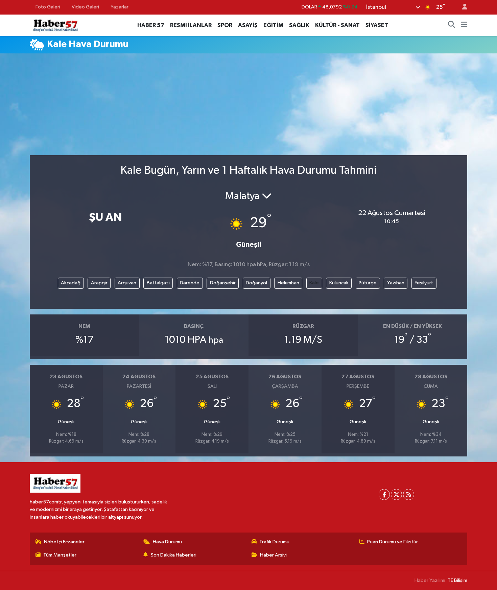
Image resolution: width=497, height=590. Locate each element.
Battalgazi (158, 282)
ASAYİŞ (248, 25)
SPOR (224, 25)
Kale (314, 282)
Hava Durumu (167, 541)
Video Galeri (85, 6)
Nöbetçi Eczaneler (64, 541)
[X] (396, 494)
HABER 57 (150, 25)
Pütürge (368, 282)
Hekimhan (288, 282)
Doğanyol (256, 282)
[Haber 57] (55, 24)
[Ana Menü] (464, 25)
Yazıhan (395, 282)
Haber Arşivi (273, 555)
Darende (189, 282)
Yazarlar (119, 6)
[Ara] (451, 25)
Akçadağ (70, 282)
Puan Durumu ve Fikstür (392, 541)
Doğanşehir (223, 282)
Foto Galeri (48, 6)
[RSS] (408, 494)
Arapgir (99, 282)
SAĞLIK (299, 25)
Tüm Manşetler (59, 555)
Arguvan (127, 282)
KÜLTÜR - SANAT (337, 25)
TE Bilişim (457, 580)
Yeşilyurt (424, 282)
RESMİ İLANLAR (191, 25)
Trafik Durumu (274, 541)
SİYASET (376, 25)
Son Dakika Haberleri (173, 555)
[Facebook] (384, 494)
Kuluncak (339, 282)
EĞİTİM (273, 25)
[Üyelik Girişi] (461, 7)
